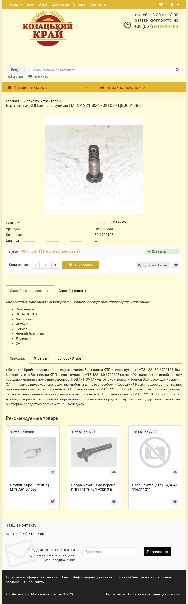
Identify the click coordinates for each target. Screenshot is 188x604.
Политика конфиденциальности (32, 577)
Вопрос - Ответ (70, 358)
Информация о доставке (92, 577)
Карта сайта (115, 594)
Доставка (60, 4)
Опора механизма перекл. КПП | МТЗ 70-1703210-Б (93, 487)
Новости (41, 77)
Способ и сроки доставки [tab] (30, 291)
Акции (18, 77)
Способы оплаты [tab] (72, 291)
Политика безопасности (134, 577)
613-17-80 (156, 27)
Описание (17, 358)
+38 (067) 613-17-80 (28, 534)
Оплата (79, 4)
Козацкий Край (21, 4)
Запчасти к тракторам (42, 101)
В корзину (84, 265)
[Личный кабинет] (175, 4)
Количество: (19, 265)
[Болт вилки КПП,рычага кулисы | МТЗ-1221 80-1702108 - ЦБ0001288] (94, 165)
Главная (12, 101)
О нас (43, 4)
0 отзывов (119, 221)
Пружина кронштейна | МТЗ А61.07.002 (29, 487)
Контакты (98, 4)
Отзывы (41, 358)
